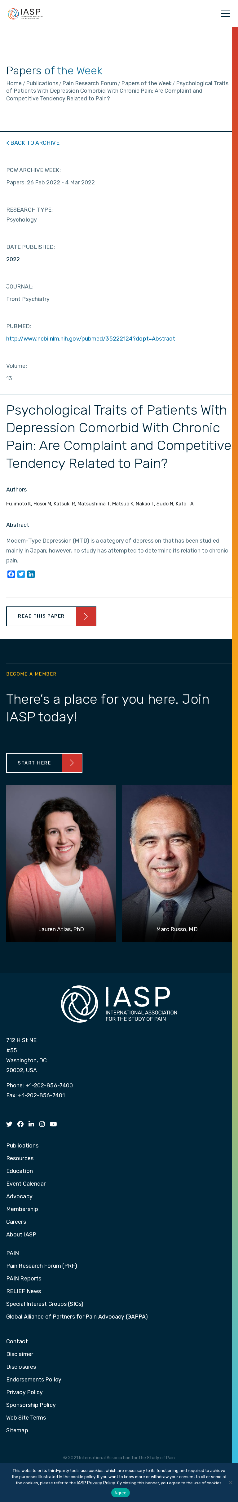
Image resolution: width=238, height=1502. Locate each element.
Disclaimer (19, 1354)
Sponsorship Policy (31, 1405)
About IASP (21, 1235)
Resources (19, 1159)
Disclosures (21, 1367)
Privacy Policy (24, 1393)
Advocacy (19, 1197)
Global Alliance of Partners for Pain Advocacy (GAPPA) (77, 1317)
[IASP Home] (25, 13)
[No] (230, 1482)
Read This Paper (41, 616)
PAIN (12, 1253)
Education (19, 1171)
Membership (22, 1209)
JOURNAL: (19, 286)
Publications (22, 1146)
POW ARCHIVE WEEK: (33, 170)
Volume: (16, 366)
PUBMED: (18, 326)
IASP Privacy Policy (96, 1483)
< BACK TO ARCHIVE (33, 142)
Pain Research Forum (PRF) (41, 1266)
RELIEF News (23, 1291)
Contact (17, 1342)
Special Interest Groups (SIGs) (44, 1304)
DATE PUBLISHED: (30, 247)
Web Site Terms (26, 1418)
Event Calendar (26, 1184)
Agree (120, 1492)
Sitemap (17, 1431)
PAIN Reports (23, 1279)
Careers (16, 1222)
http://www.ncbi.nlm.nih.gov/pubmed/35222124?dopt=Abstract (90, 338)
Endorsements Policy (33, 1380)
